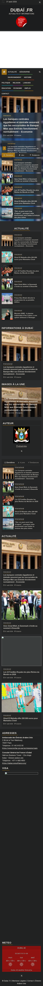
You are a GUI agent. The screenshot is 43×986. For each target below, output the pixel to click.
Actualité (12, 72)
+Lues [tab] (22, 462)
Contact (5, 94)
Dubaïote (18, 135)
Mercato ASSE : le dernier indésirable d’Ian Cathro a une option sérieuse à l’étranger (25, 315)
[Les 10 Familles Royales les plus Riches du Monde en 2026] (7, 190)
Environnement (14, 77)
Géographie (24, 72)
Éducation (6, 88)
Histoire (27, 77)
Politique (6, 83)
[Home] (4, 72)
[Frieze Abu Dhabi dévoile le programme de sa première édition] (7, 298)
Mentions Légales (19, 981)
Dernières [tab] (9, 155)
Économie (17, 88)
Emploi (28, 88)
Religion (16, 83)
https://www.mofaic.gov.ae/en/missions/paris (19, 748)
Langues (27, 83)
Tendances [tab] (35, 155)
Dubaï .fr (21, 10)
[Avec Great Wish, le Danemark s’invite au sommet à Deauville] (7, 179)
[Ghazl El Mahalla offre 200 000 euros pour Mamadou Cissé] (7, 201)
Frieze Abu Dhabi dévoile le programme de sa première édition (24, 300)
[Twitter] (21, 451)
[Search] (39, 72)
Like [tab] (22, 155)
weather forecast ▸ (21, 970)
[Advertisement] (21, 49)
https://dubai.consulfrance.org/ (14, 763)
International (11, 143)
